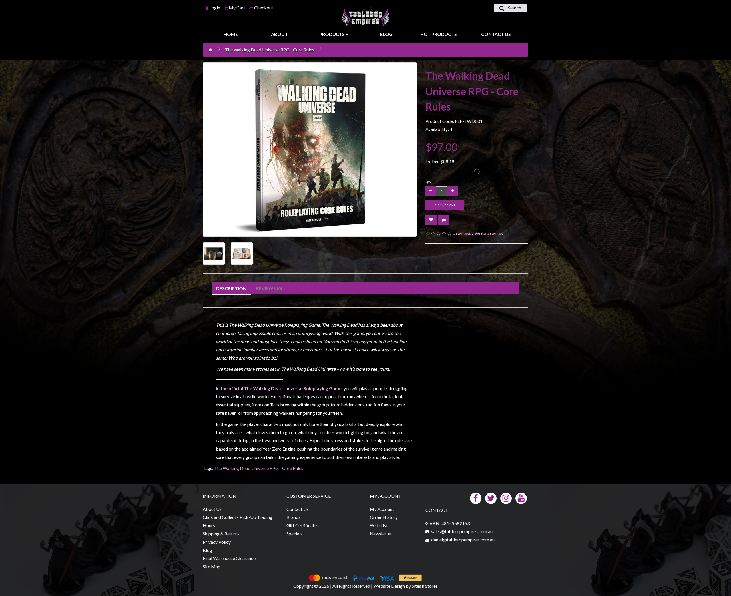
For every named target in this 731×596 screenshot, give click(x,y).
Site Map (211, 566)
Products (332, 34)
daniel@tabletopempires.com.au (463, 539)
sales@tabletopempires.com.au (462, 531)
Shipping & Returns (221, 533)
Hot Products (438, 34)
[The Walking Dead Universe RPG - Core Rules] (310, 149)
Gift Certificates (302, 525)
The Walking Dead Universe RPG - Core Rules (269, 49)
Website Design (389, 586)
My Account (382, 509)
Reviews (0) (269, 288)
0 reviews (462, 233)
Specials (294, 533)
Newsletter (381, 533)
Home (231, 34)
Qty (428, 182)
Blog (386, 34)
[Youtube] (521, 497)
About (279, 34)
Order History (384, 517)
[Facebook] (475, 497)
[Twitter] (491, 497)
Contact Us (496, 34)
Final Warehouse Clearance (229, 558)
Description (231, 288)
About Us (212, 509)
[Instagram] (506, 497)
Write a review (489, 233)
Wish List (379, 525)
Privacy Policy (217, 542)
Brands (293, 517)
